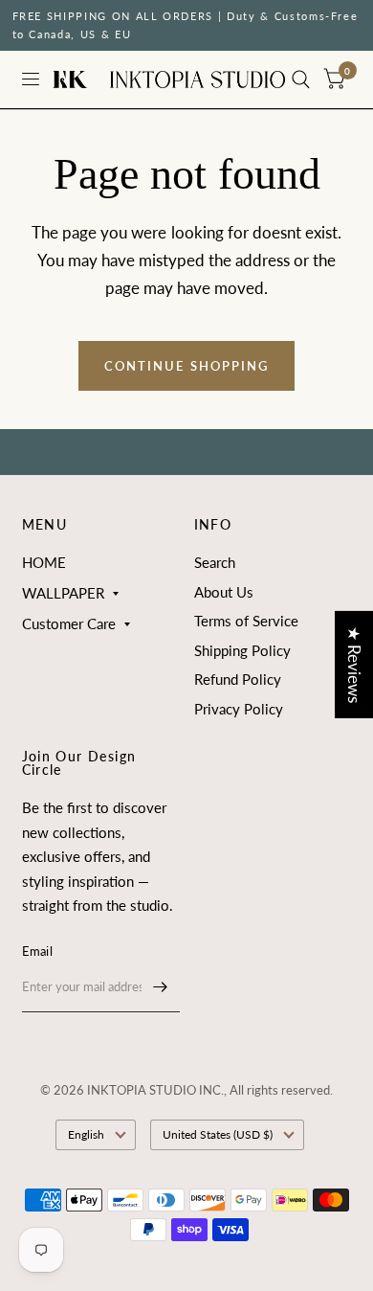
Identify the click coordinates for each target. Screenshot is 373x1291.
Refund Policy (237, 679)
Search (214, 562)
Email (37, 951)
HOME (44, 562)
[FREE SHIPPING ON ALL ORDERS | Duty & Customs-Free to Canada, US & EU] (187, 25)
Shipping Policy (242, 650)
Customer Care (69, 623)
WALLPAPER (63, 592)
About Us (223, 591)
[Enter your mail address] (161, 987)
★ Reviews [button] (354, 664)
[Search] (301, 79)
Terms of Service (246, 620)
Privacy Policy (238, 708)
